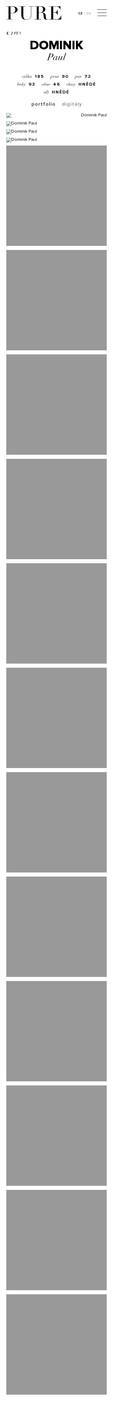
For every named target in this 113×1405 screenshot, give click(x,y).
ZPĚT (15, 33)
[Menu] (102, 13)
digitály (72, 104)
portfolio (43, 104)
